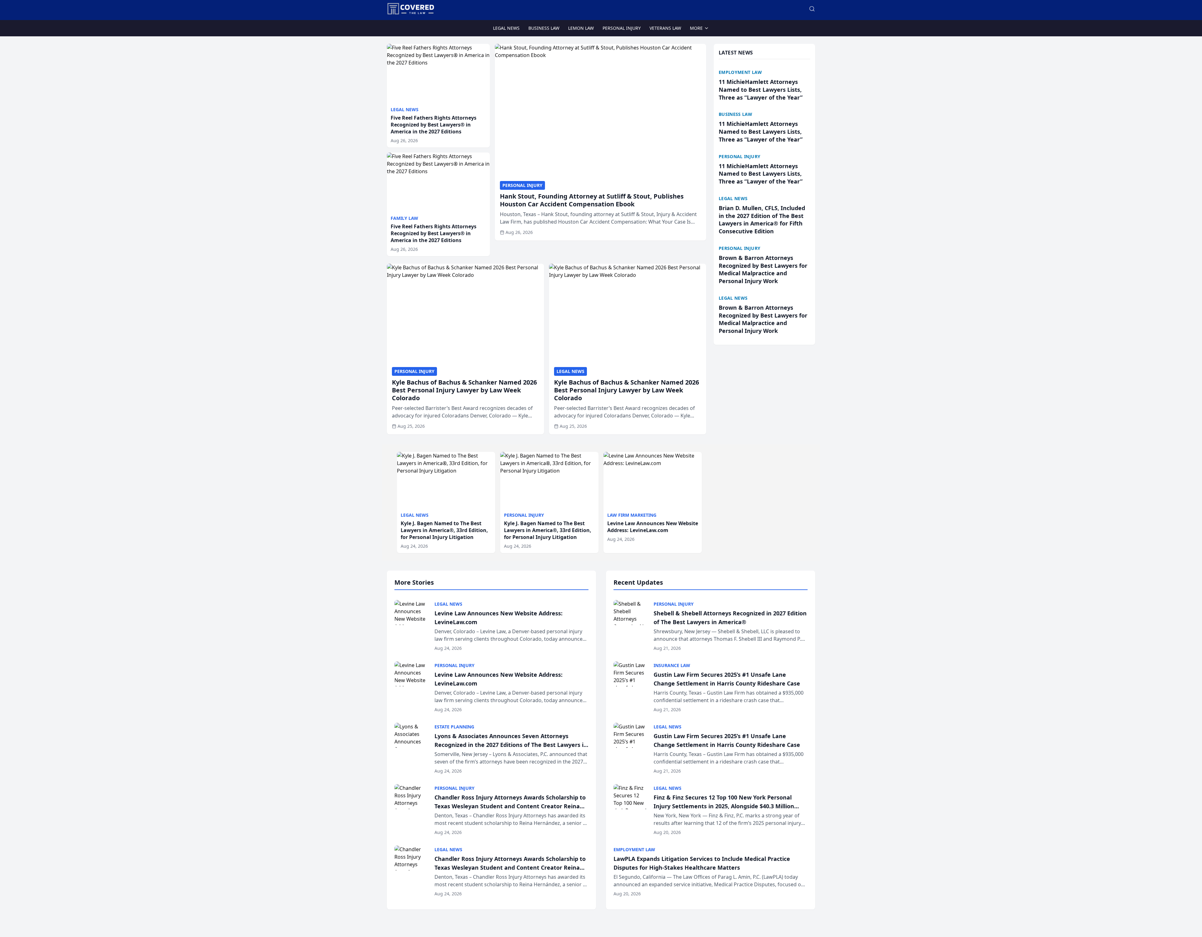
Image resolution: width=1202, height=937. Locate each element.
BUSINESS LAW (543, 28)
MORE (696, 28)
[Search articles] (812, 9)
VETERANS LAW (665, 28)
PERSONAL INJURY (622, 28)
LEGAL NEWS (506, 28)
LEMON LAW (581, 28)
